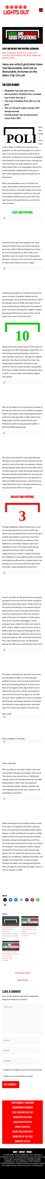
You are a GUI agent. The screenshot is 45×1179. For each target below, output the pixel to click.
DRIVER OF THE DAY (22, 1141)
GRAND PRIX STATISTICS (22, 1117)
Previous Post (22, 973)
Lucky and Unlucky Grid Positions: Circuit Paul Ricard (10, 954)
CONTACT (22, 1152)
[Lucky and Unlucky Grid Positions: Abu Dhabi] (29, 921)
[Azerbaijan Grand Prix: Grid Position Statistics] (10, 921)
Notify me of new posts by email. (18, 1076)
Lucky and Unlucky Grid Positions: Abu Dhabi (28, 929)
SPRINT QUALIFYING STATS (22, 1131)
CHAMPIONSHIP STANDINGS (22, 1107)
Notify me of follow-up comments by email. (23, 1070)
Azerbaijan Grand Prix (16, 53)
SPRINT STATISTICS (22, 1127)
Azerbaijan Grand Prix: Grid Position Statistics (10, 929)
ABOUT (15, 1152)
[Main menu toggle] (41, 10)
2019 (4, 53)
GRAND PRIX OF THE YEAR (23, 1136)
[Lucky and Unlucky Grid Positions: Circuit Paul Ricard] (10, 946)
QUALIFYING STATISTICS (22, 1122)
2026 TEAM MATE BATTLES (22, 1112)
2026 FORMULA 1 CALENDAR (22, 1102)
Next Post (22, 980)
